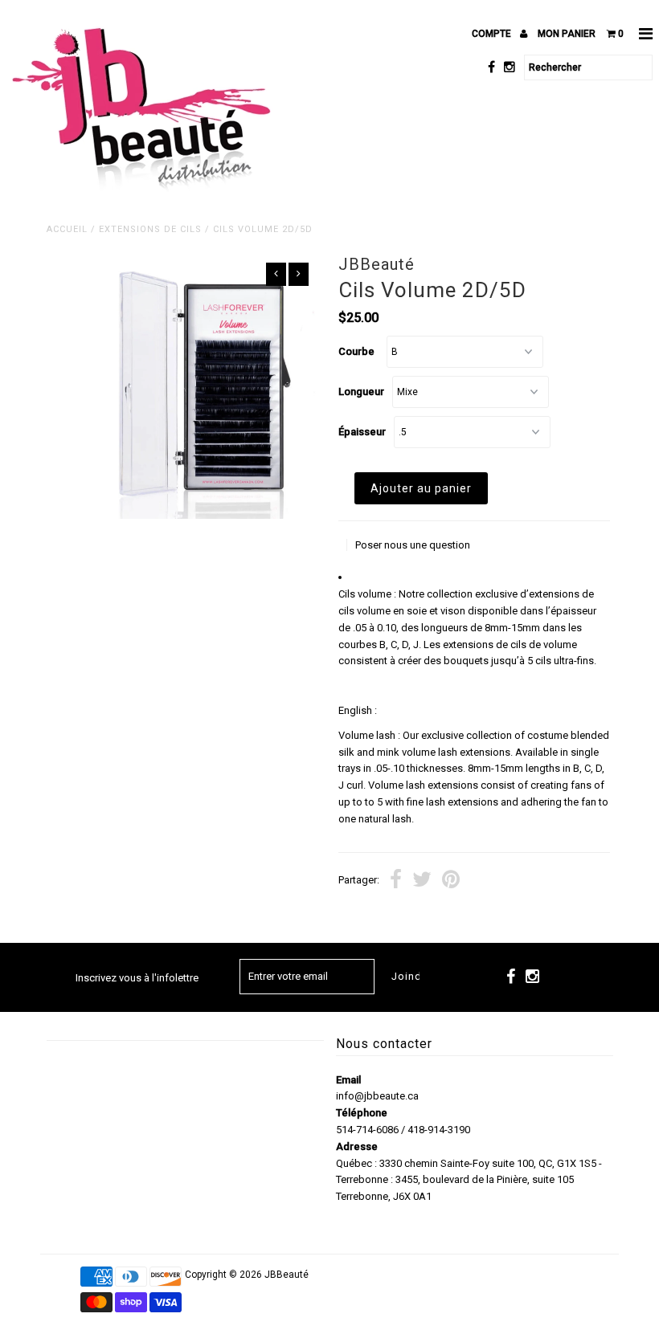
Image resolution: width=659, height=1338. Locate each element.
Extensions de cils (150, 229)
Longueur (361, 391)
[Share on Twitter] (422, 881)
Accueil (67, 229)
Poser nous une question (412, 545)
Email (348, 1080)
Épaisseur (362, 432)
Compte (493, 33)
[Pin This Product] (451, 881)
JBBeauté (286, 1274)
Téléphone (361, 1113)
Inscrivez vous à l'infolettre (137, 978)
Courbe (356, 351)
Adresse (357, 1146)
